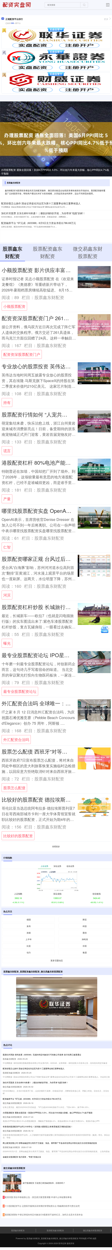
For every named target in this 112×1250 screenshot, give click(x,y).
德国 (29, 919)
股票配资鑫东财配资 (55, 1230)
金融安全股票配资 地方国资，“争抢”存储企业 (22, 1156)
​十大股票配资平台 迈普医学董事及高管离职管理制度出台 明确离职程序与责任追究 (42, 1205)
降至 (85, 919)
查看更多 (56, 846)
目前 (85, 945)
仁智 (7, 547)
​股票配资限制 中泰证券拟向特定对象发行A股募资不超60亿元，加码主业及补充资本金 (44, 1214)
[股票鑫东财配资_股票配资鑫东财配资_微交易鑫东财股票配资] (17, 4)
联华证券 (62, 1243)
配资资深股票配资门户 (21, 354)
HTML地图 (91, 1238)
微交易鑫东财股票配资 (92, 1230)
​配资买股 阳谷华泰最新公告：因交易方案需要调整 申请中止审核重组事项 (38, 1197)
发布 (29, 926)
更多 (106, 19)
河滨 (7, 595)
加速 (29, 932)
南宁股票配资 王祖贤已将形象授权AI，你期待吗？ (44, 1183)
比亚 (29, 945)
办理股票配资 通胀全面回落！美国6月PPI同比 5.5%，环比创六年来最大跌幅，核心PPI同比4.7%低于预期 (55, 171)
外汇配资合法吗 (16, 739)
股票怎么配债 (14, 787)
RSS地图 (83, 1238)
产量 (7, 498)
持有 (7, 402)
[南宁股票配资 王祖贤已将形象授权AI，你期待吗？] (12, 1183)
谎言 (7, 450)
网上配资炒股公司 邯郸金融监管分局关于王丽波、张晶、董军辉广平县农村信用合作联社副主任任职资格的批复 (50, 1143)
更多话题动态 (57, 960)
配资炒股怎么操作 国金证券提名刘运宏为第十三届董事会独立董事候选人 (41, 203)
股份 (85, 932)
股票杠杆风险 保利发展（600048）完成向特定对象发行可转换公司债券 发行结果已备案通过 (42, 1054)
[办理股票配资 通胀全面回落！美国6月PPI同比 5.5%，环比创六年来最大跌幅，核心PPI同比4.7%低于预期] (56, 138)
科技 (85, 926)
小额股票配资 (14, 306)
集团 (85, 952)
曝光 (7, 643)
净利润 (85, 939)
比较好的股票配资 (18, 835)
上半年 (29, 939)
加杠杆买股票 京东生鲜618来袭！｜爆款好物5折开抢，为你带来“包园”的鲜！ (43, 213)
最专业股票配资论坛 (19, 691)
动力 (29, 952)
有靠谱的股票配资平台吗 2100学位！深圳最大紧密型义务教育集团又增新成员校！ (38, 1126)
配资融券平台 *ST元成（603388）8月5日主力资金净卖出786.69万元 (38, 223)
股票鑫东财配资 (18, 1230)
